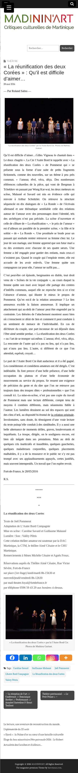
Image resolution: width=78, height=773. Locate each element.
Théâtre (12, 61)
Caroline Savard (20, 668)
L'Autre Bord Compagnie (17, 674)
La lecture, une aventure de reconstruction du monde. (32, 724)
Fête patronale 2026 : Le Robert (46, 739)
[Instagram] (52, 658)
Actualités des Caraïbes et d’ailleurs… (23, 744)
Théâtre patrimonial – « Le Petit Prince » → (55, 695)
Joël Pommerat (62, 668)
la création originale (62, 414)
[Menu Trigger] (9, 8)
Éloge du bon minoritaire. (17, 739)
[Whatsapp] (39, 658)
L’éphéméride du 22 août (16, 729)
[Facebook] (12, 658)
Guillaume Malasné (41, 668)
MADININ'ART (38, 764)
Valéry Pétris (11, 680)
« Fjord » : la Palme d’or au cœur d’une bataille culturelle (33, 734)
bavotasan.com (54, 767)
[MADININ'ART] (39, 20)
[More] (65, 658)
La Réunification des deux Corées (48, 674)
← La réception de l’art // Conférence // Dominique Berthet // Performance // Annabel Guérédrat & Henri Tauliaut (18, 700)
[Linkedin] (25, 658)
